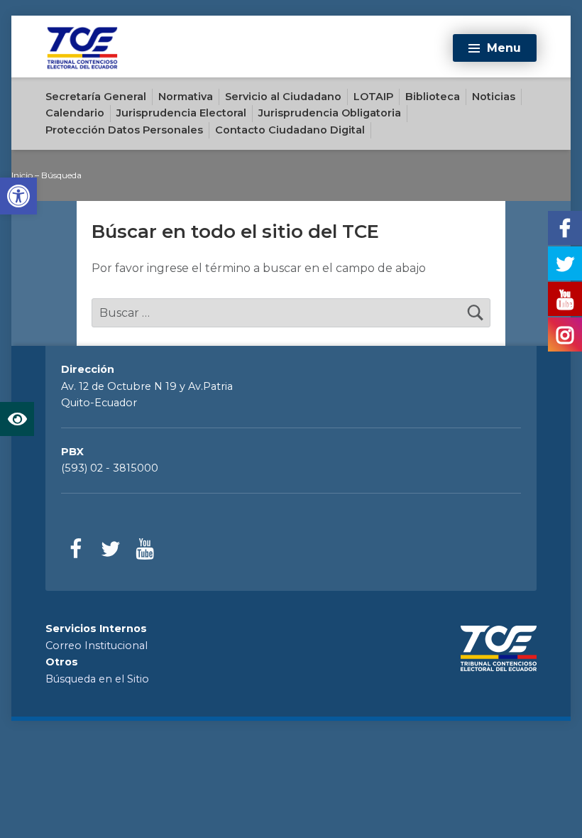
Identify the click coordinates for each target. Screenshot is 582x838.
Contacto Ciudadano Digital (290, 130)
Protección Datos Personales (124, 130)
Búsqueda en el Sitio (97, 679)
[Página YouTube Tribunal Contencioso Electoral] (144, 549)
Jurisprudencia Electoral (181, 113)
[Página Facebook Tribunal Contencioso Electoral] (76, 549)
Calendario (74, 113)
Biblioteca (432, 96)
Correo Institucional (96, 645)
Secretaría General (95, 96)
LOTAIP (373, 96)
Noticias (493, 96)
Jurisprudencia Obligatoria (329, 113)
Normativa (185, 96)
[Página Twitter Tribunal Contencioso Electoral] (110, 549)
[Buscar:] (291, 312)
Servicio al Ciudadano (283, 96)
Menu (504, 48)
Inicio (22, 175)
